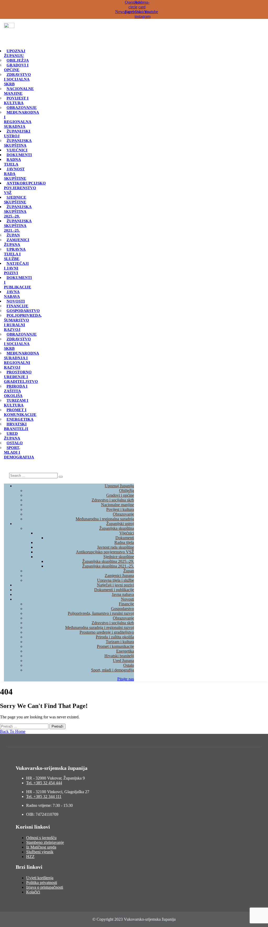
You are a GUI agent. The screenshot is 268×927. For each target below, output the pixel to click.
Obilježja (18, 60)
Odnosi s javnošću (41, 837)
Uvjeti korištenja (39, 878)
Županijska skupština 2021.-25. (18, 225)
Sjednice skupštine (15, 199)
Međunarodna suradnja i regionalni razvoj (21, 360)
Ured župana (12, 435)
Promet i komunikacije (20, 412)
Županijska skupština (18, 143)
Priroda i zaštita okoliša (15, 391)
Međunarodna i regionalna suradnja (21, 119)
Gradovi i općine (16, 67)
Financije (17, 306)
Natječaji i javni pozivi (16, 268)
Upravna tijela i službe (15, 254)
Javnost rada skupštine (115, 547)
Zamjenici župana (16, 242)
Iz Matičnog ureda (41, 847)
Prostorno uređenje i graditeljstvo (21, 377)
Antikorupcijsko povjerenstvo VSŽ (25, 188)
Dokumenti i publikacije (114, 589)
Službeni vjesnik (39, 852)
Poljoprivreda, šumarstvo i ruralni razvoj (23, 322)
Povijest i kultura (16, 100)
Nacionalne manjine (19, 91)
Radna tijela (12, 161)
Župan (13, 235)
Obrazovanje (22, 107)
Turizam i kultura (16, 402)
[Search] (61, 477)
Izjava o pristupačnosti (44, 887)
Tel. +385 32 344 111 (44, 796)
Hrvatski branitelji (16, 426)
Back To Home (12, 731)
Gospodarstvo (23, 311)
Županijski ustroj (17, 133)
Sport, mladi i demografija (112, 670)
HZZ (30, 856)
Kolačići (33, 892)
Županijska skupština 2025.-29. (18, 211)
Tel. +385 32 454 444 (44, 783)
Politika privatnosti (41, 882)
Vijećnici (17, 150)
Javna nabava (12, 294)
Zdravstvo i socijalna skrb (17, 79)
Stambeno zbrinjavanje (45, 842)
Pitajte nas (125, 679)
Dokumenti (19, 155)
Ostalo (15, 443)
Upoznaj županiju (14, 53)
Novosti (16, 301)
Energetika (20, 419)
